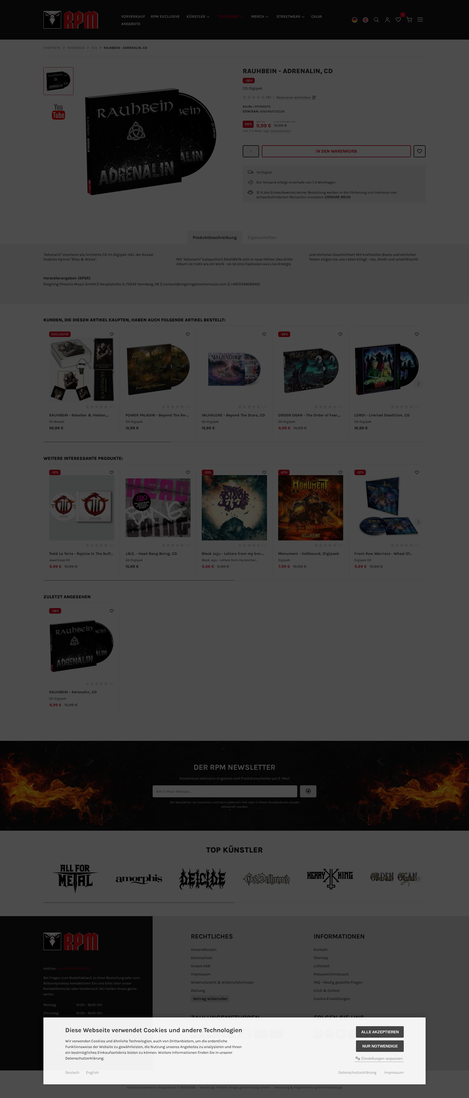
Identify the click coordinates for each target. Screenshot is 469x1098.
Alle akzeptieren (380, 1032)
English (92, 1072)
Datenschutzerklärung (357, 1072)
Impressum (394, 1072)
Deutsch (72, 1072)
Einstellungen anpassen (381, 1058)
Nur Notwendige (380, 1046)
